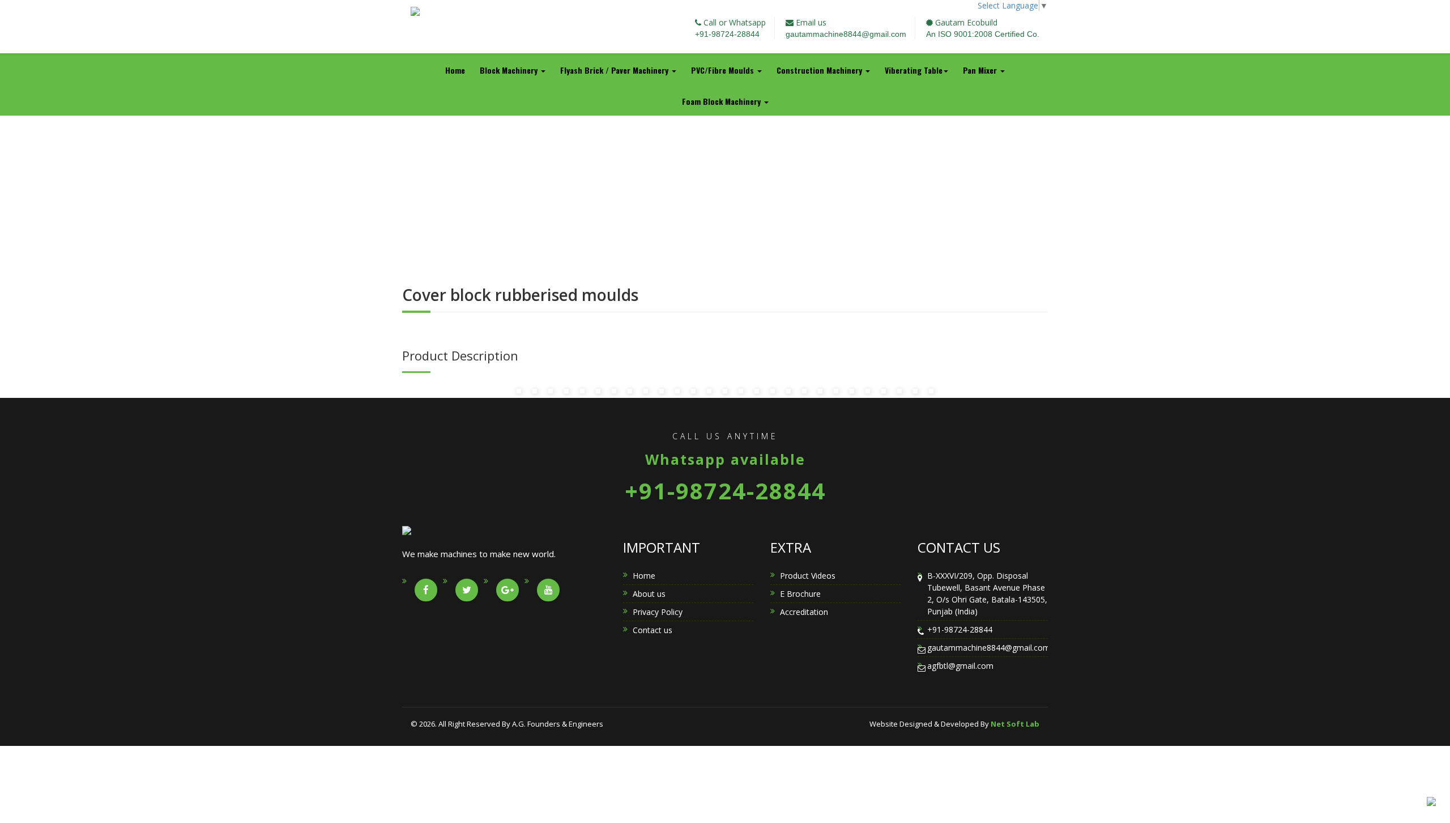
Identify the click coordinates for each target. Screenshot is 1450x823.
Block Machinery (510, 70)
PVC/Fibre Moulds (723, 70)
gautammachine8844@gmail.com (846, 34)
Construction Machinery (820, 70)
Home (455, 70)
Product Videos (807, 575)
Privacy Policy (658, 611)
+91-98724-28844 (727, 34)
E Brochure (800, 593)
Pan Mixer (981, 70)
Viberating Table (913, 70)
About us (649, 593)
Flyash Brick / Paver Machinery (615, 70)
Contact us (652, 630)
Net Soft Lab (1015, 724)
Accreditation (804, 611)
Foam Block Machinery (722, 101)
